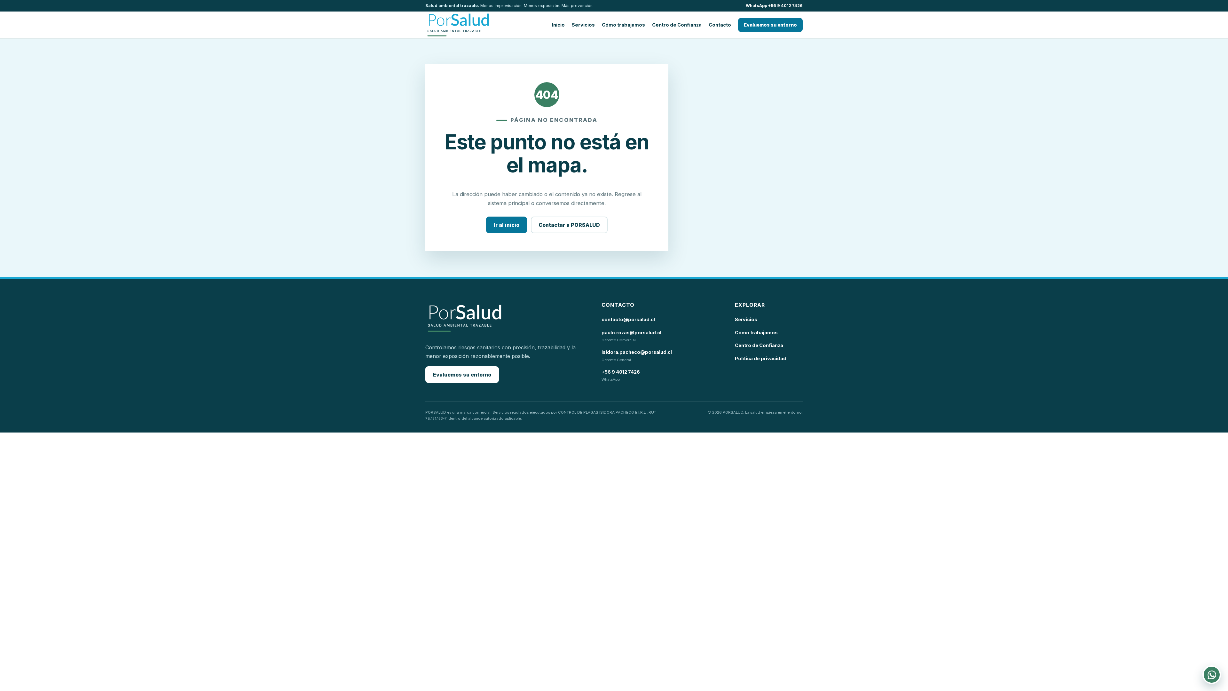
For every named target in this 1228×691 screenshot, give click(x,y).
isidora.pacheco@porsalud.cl (637, 352)
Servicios (583, 25)
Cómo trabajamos (623, 25)
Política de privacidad (760, 358)
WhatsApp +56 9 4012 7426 (774, 5)
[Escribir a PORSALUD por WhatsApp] (1211, 674)
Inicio (558, 25)
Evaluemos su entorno (770, 25)
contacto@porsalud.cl (628, 319)
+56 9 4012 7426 (621, 372)
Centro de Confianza (677, 25)
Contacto (720, 25)
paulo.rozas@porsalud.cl (631, 332)
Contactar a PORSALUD (569, 225)
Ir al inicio (506, 225)
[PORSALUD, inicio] (458, 25)
